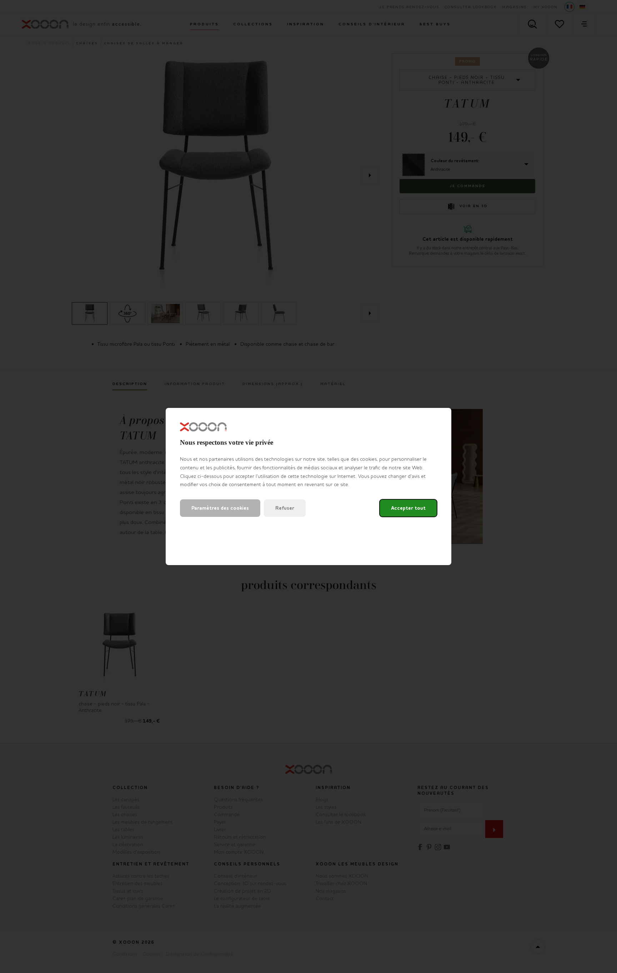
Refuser (284, 508)
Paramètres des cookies (220, 508)
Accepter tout (408, 508)
